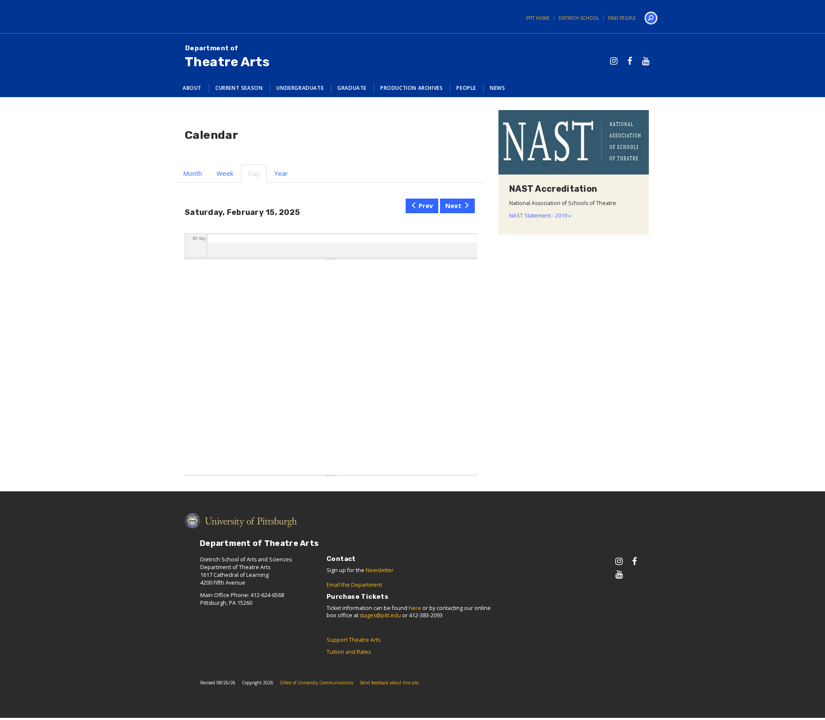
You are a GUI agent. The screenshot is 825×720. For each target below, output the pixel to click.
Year (281, 173)
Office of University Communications (316, 683)
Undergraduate (300, 88)
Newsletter (380, 570)
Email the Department (354, 584)
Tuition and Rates (349, 652)
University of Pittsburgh (204, 17)
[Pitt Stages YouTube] (645, 60)
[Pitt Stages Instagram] (613, 60)
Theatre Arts (227, 57)
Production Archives (411, 88)
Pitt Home (538, 18)
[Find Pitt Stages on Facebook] (629, 60)
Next (453, 205)
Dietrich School (579, 18)
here (415, 608)
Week (225, 173)
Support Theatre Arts (353, 639)
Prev (426, 205)
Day (257, 176)
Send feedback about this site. (390, 683)
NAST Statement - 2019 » (540, 215)
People (466, 88)
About (192, 88)
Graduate (352, 88)
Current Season (239, 88)
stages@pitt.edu (380, 615)
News (497, 88)
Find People (622, 18)
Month (192, 173)
